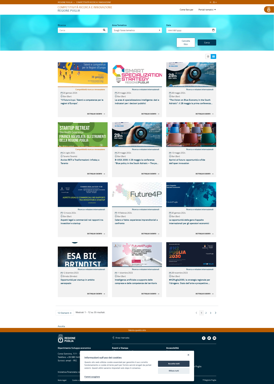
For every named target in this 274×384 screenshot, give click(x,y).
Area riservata (122, 337)
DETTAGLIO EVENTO (94, 113)
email (68, 360)
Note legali (62, 380)
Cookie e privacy (78, 380)
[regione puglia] (267, 9)
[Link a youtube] (214, 338)
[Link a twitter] (209, 338)
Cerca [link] (207, 42)
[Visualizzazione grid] (213, 56)
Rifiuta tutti (174, 371)
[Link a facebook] (204, 338)
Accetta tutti (174, 363)
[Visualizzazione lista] (208, 56)
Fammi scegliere (92, 377)
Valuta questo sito (137, 330)
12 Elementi (66, 313)
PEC (75, 360)
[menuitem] (186, 9)
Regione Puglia (65, 2)
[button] (207, 9)
